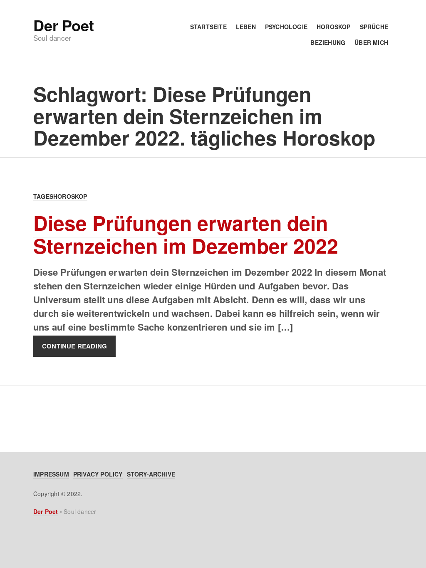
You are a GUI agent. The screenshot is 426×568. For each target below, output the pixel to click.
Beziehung (327, 42)
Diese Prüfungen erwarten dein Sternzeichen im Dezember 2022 (188, 234)
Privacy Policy (98, 474)
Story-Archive (151, 474)
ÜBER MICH (371, 42)
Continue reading (74, 346)
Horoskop (334, 26)
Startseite (208, 26)
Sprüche (374, 26)
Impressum (51, 474)
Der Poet (63, 25)
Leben (246, 26)
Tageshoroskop (60, 196)
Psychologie (286, 26)
